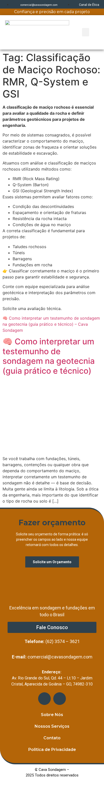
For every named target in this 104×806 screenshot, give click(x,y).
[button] (85, 32)
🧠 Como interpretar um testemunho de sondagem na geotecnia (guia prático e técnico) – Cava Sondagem (51, 324)
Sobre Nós (52, 714)
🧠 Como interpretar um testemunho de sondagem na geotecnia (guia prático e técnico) (49, 356)
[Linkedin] (44, 698)
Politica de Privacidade (52, 749)
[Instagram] (59, 698)
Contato (52, 738)
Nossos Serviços (52, 726)
